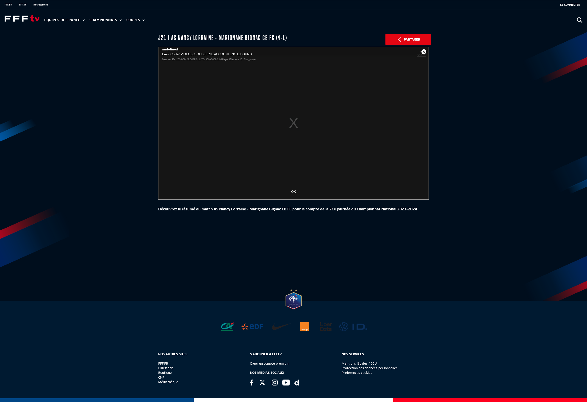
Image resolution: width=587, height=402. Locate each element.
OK (293, 191)
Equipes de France (62, 20)
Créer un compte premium (269, 363)
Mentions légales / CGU (359, 363)
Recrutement (40, 4)
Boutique (165, 372)
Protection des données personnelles (370, 368)
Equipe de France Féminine (88, 21)
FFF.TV (23, 4)
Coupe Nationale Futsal (200, 21)
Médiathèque (168, 382)
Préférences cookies (357, 372)
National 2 (220, 21)
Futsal (145, 21)
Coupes (133, 20)
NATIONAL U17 (192, 21)
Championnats (103, 20)
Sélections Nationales (215, 21)
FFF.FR (8, 4)
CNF (161, 377)
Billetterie (166, 368)
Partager (412, 39)
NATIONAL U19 (162, 21)
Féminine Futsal (172, 21)
